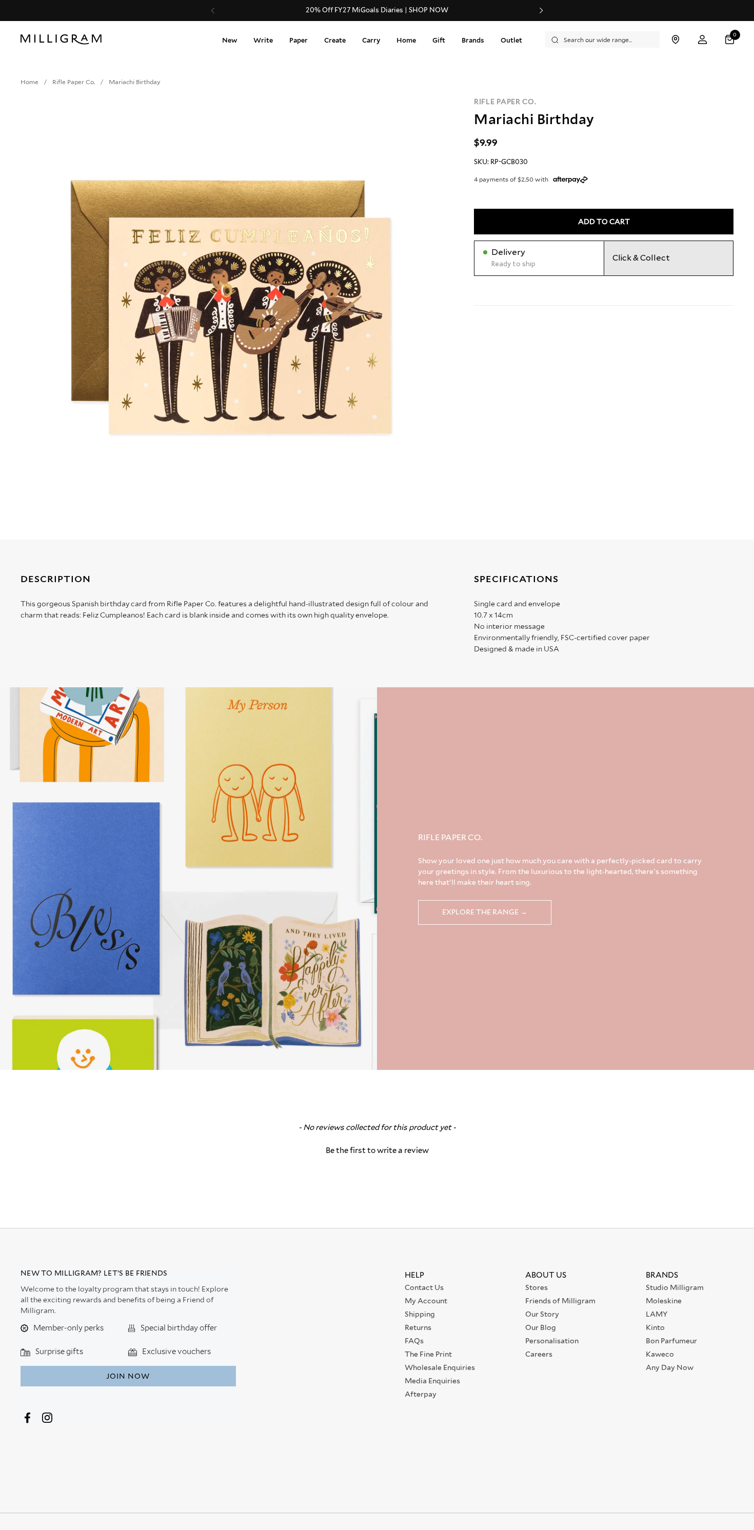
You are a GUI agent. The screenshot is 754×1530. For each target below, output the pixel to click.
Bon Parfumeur (671, 1341)
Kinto (655, 1327)
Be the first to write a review (377, 1150)
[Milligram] (63, 39)
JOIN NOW (128, 1376)
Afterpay (420, 1394)
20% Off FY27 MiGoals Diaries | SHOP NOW (377, 10)
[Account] (702, 39)
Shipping (420, 1314)
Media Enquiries (432, 1381)
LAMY (656, 1314)
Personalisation (552, 1341)
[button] (731, 39)
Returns (418, 1327)
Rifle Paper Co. (505, 101)
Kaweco (660, 1354)
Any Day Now (669, 1367)
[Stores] (675, 39)
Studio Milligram (675, 1287)
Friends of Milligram (560, 1301)
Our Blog (540, 1327)
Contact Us (424, 1287)
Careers (538, 1354)
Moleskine (664, 1301)
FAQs (414, 1341)
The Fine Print (428, 1354)
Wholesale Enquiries (440, 1367)
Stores (536, 1287)
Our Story (542, 1314)
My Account (426, 1301)
